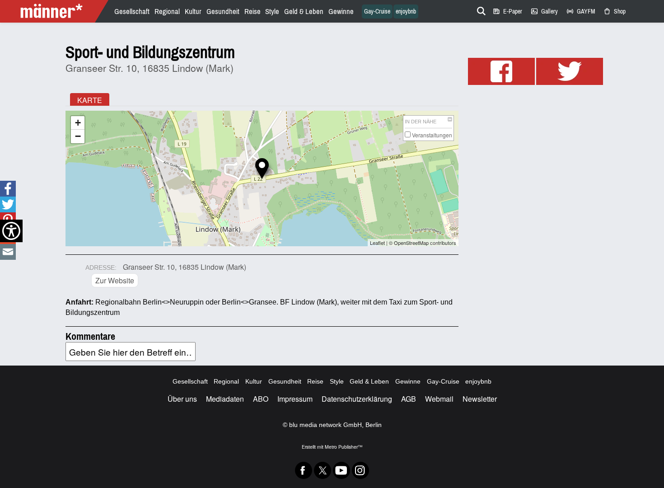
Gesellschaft (132, 12)
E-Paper (507, 11)
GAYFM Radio (580, 11)
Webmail (439, 399)
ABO (260, 399)
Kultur (193, 12)
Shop (614, 11)
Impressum (295, 399)
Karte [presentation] (89, 100)
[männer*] (55, 11)
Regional (167, 12)
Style (272, 12)
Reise (252, 12)
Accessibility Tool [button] (11, 231)
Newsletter (480, 399)
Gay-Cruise (377, 11)
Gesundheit (222, 12)
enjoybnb (406, 11)
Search (479, 9)
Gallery (544, 11)
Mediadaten (225, 399)
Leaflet (377, 242)
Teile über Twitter (8, 204)
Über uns (182, 399)
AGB (408, 399)
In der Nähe (420, 121)
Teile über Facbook (7, 189)
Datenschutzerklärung (357, 399)
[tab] (89, 99)
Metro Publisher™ (343, 446)
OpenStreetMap (411, 242)
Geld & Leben (303, 12)
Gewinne (341, 12)
